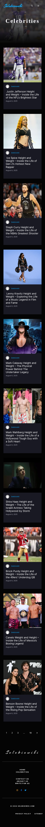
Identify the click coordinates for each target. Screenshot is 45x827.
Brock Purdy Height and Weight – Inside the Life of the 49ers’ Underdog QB (21, 574)
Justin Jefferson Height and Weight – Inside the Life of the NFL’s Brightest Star (22, 94)
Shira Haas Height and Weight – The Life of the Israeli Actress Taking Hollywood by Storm (20, 506)
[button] (32, 5)
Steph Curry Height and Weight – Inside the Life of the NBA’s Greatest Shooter (22, 230)
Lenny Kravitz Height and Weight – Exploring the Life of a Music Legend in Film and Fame (21, 298)
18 (30, 733)
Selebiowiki (12, 6)
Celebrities (22, 772)
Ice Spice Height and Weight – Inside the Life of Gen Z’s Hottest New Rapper (21, 162)
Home (22, 770)
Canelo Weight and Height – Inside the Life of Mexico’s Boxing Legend (22, 640)
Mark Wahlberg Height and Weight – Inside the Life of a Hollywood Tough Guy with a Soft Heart (22, 437)
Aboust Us (22, 781)
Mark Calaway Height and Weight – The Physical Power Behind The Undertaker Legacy (21, 367)
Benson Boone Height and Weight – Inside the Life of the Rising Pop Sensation (21, 706)
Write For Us (22, 783)
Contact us (22, 779)
